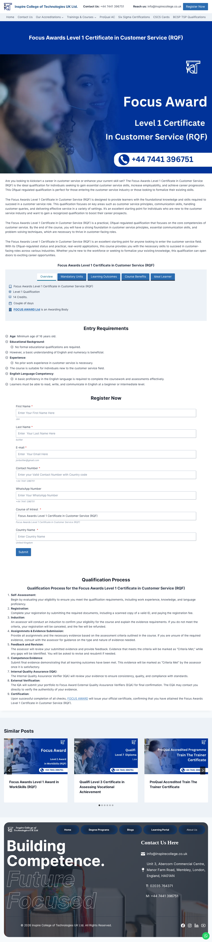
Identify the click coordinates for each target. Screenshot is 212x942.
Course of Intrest (28, 509)
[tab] (46, 277)
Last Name (24, 427)
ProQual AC (107, 17)
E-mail (21, 447)
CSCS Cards (161, 17)
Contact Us (25, 17)
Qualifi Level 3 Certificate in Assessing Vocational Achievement (102, 787)
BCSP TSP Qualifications (189, 17)
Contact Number (28, 468)
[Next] (202, 771)
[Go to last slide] (9, 771)
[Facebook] (183, 925)
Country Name (27, 530)
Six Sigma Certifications (134, 17)
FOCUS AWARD (77, 698)
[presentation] (36, 756)
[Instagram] (190, 925)
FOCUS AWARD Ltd (27, 309)
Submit (23, 552)
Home (10, 17)
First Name (24, 406)
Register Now (195, 6)
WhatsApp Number (28, 488)
